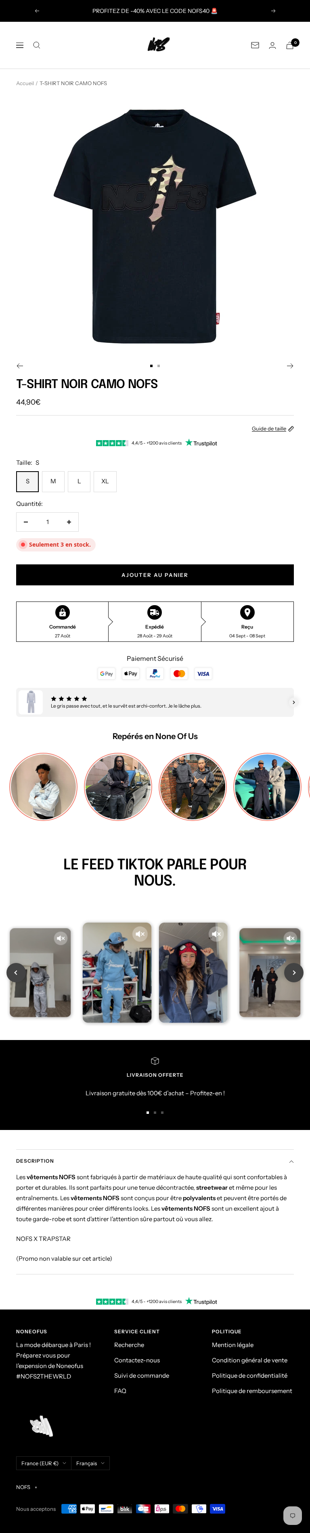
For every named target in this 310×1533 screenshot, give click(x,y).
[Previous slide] (16, 972)
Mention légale (232, 1345)
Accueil (25, 83)
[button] (16, 702)
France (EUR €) (40, 1463)
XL (105, 481)
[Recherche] (36, 45)
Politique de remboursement (252, 1391)
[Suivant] (290, 366)
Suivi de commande (141, 1375)
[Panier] (290, 45)
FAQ (120, 1391)
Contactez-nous (137, 1360)
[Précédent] (19, 366)
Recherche (129, 1345)
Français (86, 1463)
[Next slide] (294, 972)
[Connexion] (272, 45)
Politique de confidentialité (249, 1375)
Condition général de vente (249, 1360)
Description (35, 1161)
